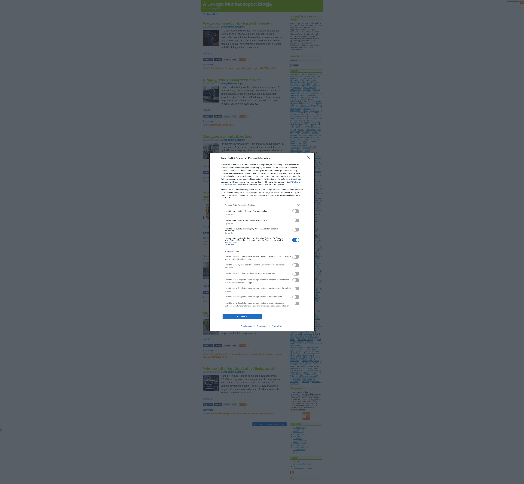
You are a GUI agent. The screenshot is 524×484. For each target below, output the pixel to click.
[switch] (295, 211)
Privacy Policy (277, 326)
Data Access (262, 326)
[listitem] (262, 205)
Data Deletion (246, 326)
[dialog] (262, 242)
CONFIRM (242, 316)
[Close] (309, 158)
